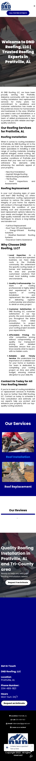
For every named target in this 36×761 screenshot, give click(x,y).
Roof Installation (18, 457)
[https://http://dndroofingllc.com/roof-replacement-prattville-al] (18, 472)
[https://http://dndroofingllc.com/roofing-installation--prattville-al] (18, 442)
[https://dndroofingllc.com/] (6, 6)
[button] (34, 6)
